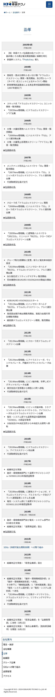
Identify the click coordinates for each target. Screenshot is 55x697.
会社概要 (7, 648)
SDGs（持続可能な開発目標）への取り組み (23, 547)
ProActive (28, 59)
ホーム (8, 12)
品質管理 (7, 671)
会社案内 (16, 12)
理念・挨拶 (8, 644)
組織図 (6, 657)
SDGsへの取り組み (11, 666)
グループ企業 (9, 662)
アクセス (7, 675)
